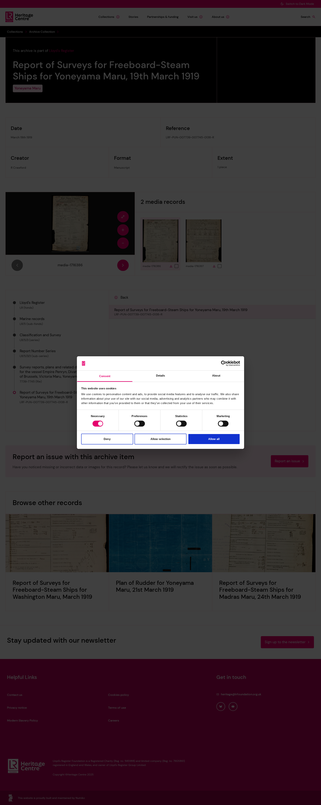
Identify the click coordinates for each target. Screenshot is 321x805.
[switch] (139, 424)
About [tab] (216, 375)
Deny (107, 439)
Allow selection (160, 439)
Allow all (214, 439)
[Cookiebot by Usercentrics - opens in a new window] (223, 363)
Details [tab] (160, 375)
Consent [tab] (104, 376)
